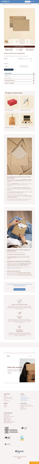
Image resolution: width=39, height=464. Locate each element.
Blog (4, 399)
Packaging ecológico (19, 289)
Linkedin (5, 404)
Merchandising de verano (8, 422)
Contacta (28, 1)
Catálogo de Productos (8, 397)
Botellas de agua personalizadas (9, 421)
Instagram (5, 405)
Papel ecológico (6, 415)
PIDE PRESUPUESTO (9, 69)
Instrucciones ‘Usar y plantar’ (8, 398)
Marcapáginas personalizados (9, 416)
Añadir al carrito (24, 66)
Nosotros (5, 395)
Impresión (6, 58)
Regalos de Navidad (7, 420)
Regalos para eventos (7, 418)
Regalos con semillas (7, 419)
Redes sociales (22, 409)
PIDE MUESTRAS (6, 400)
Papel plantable (6, 414)
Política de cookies (23, 408)
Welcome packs (6, 417)
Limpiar (31, 60)
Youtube (5, 406)
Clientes (5, 396)
